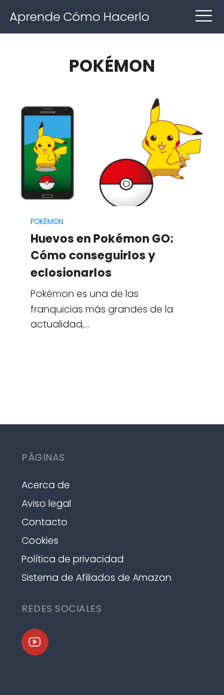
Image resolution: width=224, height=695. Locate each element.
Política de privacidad (73, 559)
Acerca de (46, 485)
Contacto (44, 522)
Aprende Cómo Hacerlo (79, 16)
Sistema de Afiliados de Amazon (96, 577)
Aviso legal (46, 503)
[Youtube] (35, 642)
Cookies (40, 540)
